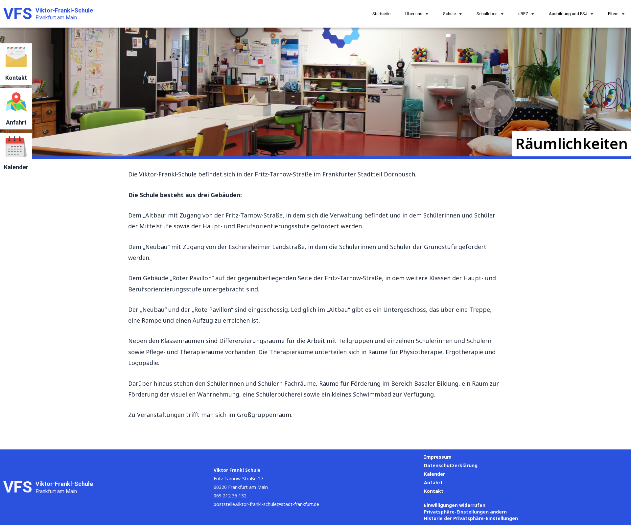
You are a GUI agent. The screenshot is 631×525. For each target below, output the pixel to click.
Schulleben (487, 13)
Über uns (413, 13)
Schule (449, 13)
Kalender (16, 167)
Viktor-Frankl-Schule (64, 10)
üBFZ (523, 13)
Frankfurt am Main (56, 17)
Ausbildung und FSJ (568, 13)
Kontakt (16, 77)
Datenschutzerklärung (451, 465)
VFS (17, 13)
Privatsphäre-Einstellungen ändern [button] (465, 512)
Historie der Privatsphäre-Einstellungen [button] (471, 518)
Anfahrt (16, 122)
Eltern (613, 13)
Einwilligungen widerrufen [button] (454, 505)
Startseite (381, 13)
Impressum (438, 457)
